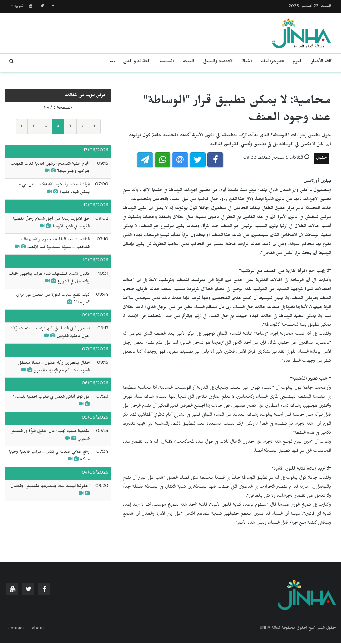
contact (16, 629)
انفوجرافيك (272, 62)
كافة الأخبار (321, 62)
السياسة (166, 62)
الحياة (247, 62)
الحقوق (321, 158)
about (38, 629)
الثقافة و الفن (137, 62)
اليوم (298, 62)
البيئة (188, 62)
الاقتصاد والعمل (218, 62)
